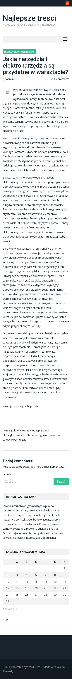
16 (64, 581)
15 (55, 581)
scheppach (31, 406)
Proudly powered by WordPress (21, 667)
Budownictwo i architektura (19, 51)
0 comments (61, 79)
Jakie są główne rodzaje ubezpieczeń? (26, 430)
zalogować (22, 466)
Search (7, 474)
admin (10, 79)
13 (36, 581)
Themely (8, 671)
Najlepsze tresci (29, 18)
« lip (5, 619)
